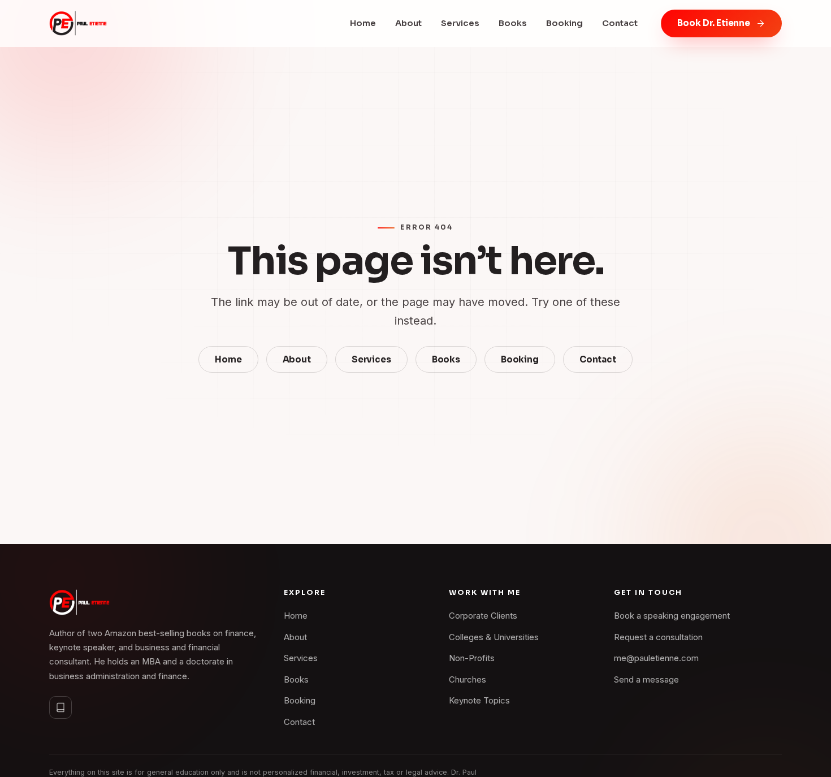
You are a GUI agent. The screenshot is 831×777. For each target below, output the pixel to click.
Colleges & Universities (494, 637)
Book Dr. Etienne (713, 23)
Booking (564, 23)
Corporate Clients (483, 616)
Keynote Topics (479, 701)
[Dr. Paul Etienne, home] (78, 23)
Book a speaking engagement (672, 616)
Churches (467, 680)
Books (513, 23)
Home (363, 23)
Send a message (646, 680)
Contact (620, 23)
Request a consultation (658, 637)
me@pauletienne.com (656, 658)
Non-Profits (472, 658)
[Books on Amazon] (60, 707)
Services (460, 23)
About (408, 23)
